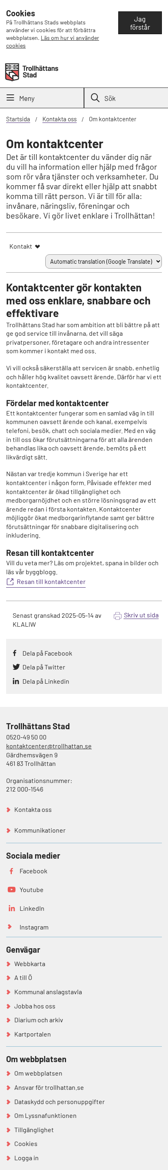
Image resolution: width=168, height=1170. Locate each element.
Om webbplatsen (38, 1073)
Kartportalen (32, 1034)
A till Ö (23, 977)
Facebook (33, 871)
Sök (110, 98)
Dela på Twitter (43, 667)
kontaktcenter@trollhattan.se (49, 746)
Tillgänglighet (34, 1129)
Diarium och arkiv (38, 1019)
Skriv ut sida (141, 615)
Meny (27, 98)
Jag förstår (140, 23)
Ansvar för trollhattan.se (49, 1087)
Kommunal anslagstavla (48, 991)
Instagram (34, 927)
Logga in (26, 1157)
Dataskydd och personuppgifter (59, 1101)
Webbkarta (29, 963)
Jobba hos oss (34, 1006)
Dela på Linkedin (45, 681)
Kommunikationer (40, 830)
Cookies (26, 1143)
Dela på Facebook (47, 653)
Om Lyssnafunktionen (45, 1115)
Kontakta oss (59, 118)
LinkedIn (32, 908)
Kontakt (20, 246)
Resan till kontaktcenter (51, 581)
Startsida (18, 118)
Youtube (32, 889)
